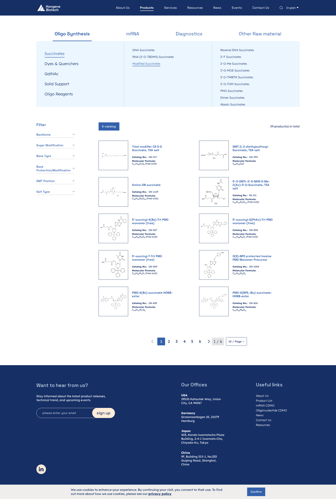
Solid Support (57, 84)
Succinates (55, 53)
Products (147, 7)
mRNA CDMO (265, 405)
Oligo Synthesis (72, 34)
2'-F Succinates (230, 57)
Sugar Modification (49, 145)
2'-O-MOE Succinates (234, 70)
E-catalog (109, 126)
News (217, 7)
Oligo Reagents (59, 94)
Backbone (43, 134)
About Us (123, 7)
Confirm (256, 492)
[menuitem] (117, 7)
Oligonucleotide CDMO (271, 410)
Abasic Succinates (232, 104)
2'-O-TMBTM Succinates (236, 77)
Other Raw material (260, 34)
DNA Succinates (143, 50)
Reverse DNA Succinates (237, 50)
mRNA (132, 34)
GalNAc (52, 73)
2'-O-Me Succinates (233, 63)
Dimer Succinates (232, 97)
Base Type (43, 156)
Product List (264, 400)
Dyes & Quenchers (62, 63)
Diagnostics (189, 34)
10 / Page (235, 341)
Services (170, 7)
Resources (195, 7)
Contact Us (260, 7)
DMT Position (45, 181)
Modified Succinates (146, 63)
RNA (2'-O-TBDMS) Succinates (153, 57)
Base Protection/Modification (53, 168)
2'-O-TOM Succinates (234, 84)
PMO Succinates (231, 91)
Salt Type (43, 191)
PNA (48, 43)
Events (237, 7)
